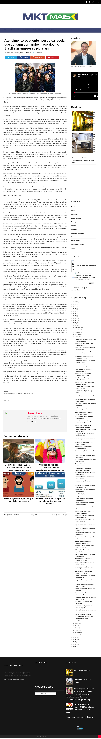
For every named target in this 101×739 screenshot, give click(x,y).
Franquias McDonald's (94, 119)
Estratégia (74, 222)
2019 (74, 311)
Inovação (73, 225)
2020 (74, 309)
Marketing (74, 229)
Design (73, 210)
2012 (74, 637)
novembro (78, 330)
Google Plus (39, 57)
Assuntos (26, 30)
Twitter (12, 57)
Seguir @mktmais (76, 290)
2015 (74, 320)
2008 (74, 646)
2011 (74, 639)
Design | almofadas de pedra (83, 614)
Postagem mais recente (11, 514)
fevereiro (77, 632)
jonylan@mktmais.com (86, 288)
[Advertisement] (83, 181)
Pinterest (53, 57)
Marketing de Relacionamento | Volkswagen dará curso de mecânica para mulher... (19, 467)
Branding (73, 207)
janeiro (77, 635)
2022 (74, 306)
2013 (74, 325)
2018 (74, 313)
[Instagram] (86, 2)
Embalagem (74, 214)
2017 (74, 316)
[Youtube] (89, 2)
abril (76, 628)
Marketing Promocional (77, 233)
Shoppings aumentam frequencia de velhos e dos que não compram (50, 501)
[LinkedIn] (98, 2)
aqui (7, 679)
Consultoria (14, 30)
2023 (74, 304)
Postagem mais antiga (59, 514)
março (77, 630)
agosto (77, 337)
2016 (74, 318)
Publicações (38, 30)
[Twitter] (93, 2)
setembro (77, 334)
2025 (74, 302)
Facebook (24, 57)
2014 (74, 323)
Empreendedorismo (76, 218)
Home (3, 30)
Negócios (74, 237)
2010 (74, 642)
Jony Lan (34, 413)
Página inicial (35, 514)
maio (76, 625)
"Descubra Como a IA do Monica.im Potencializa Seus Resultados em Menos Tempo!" (83, 160)
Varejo (73, 248)
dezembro (78, 327)
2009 (74, 644)
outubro (77, 332)
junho (76, 623)
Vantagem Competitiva (77, 244)
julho (76, 621)
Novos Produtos (75, 240)
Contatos (50, 30)
